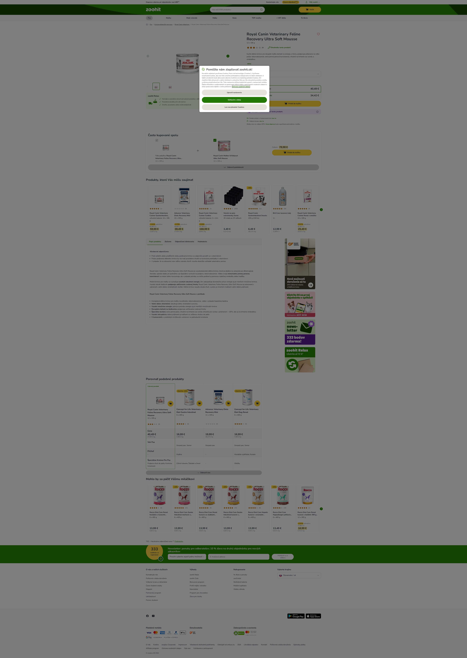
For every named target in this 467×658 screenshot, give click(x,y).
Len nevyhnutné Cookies (234, 107)
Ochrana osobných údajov (241, 87)
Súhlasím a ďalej (234, 100)
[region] (234, 89)
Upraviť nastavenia (234, 92)
